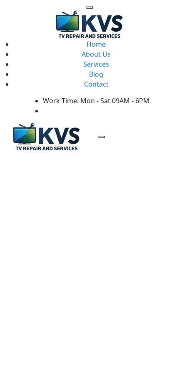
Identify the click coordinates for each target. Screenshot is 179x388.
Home (96, 44)
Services (96, 64)
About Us (96, 54)
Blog (96, 74)
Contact (96, 84)
